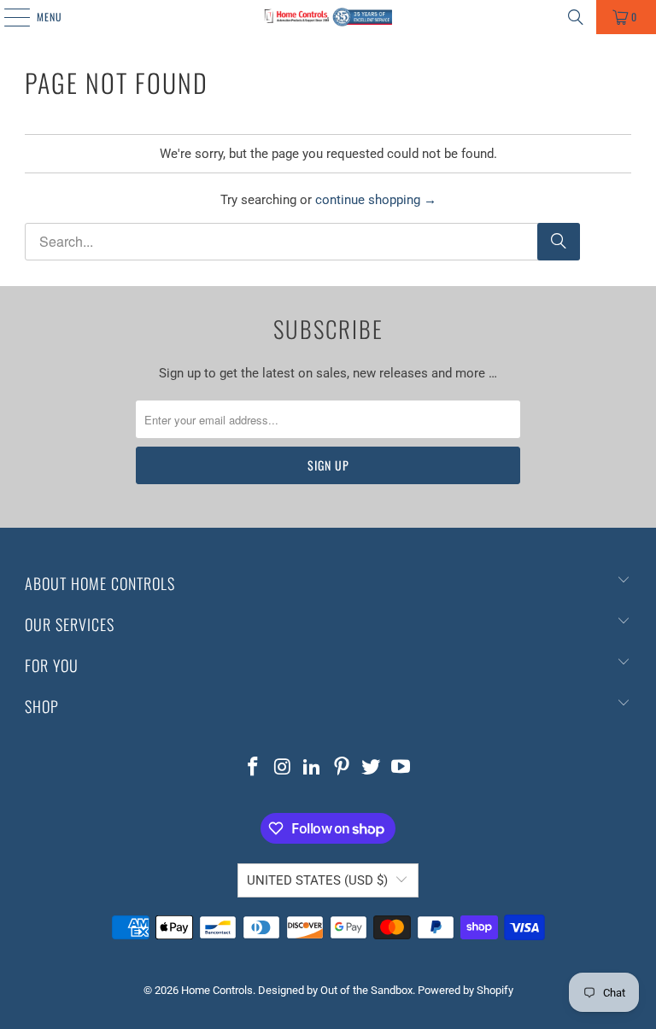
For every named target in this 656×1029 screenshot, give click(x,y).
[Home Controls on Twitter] (371, 768)
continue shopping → (375, 200)
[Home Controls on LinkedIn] (312, 768)
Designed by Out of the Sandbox (335, 990)
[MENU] (7, 17)
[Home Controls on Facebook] (253, 768)
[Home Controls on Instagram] (283, 768)
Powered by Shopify (465, 990)
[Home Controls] (328, 17)
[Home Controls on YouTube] (401, 768)
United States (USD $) (317, 880)
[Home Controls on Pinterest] (342, 768)
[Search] (575, 17)
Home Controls (217, 990)
